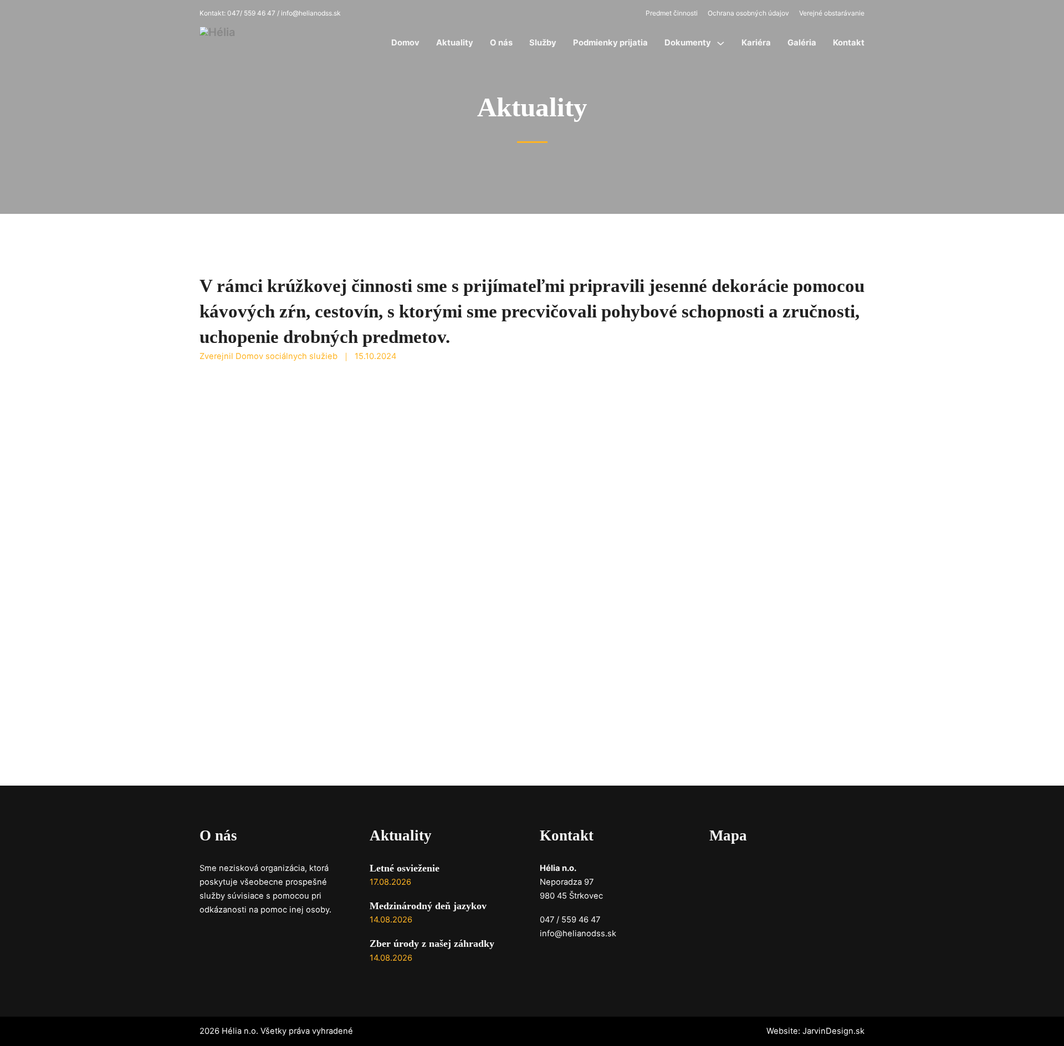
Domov (405, 43)
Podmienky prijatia (610, 43)
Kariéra (756, 43)
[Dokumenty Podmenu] (721, 43)
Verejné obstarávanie (831, 13)
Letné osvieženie (404, 868)
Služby (542, 43)
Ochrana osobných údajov (748, 13)
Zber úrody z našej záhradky (432, 943)
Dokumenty (687, 43)
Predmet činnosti (672, 13)
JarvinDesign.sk (833, 1031)
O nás (501, 43)
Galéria (801, 43)
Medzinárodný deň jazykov (428, 905)
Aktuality (454, 43)
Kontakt (848, 43)
